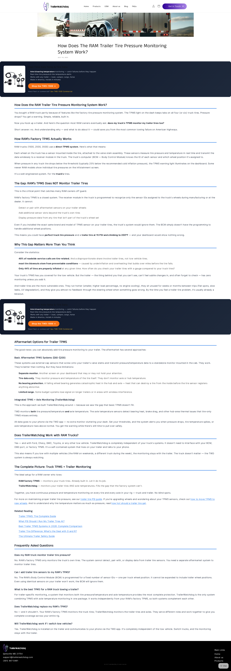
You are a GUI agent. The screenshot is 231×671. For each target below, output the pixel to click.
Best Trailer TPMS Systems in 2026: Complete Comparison (50, 526)
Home (217, 654)
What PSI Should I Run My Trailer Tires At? (41, 521)
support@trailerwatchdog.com (18, 657)
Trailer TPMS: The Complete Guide (37, 516)
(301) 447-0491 (10, 660)
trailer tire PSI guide (91, 499)
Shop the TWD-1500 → (44, 86)
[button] (158, 6)
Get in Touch (174, 6)
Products (219, 661)
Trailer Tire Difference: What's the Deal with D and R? (48, 531)
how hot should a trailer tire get (128, 503)
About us (219, 657)
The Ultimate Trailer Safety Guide (37, 536)
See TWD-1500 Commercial (61, 91)
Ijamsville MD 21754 (12, 654)
